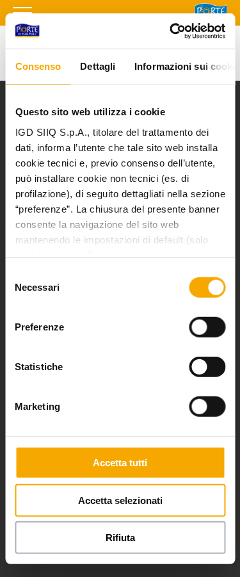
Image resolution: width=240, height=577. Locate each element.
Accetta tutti (120, 462)
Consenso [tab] (38, 66)
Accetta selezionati (120, 499)
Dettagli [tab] (97, 66)
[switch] (207, 327)
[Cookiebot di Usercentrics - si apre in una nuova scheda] (170, 30)
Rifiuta (120, 537)
